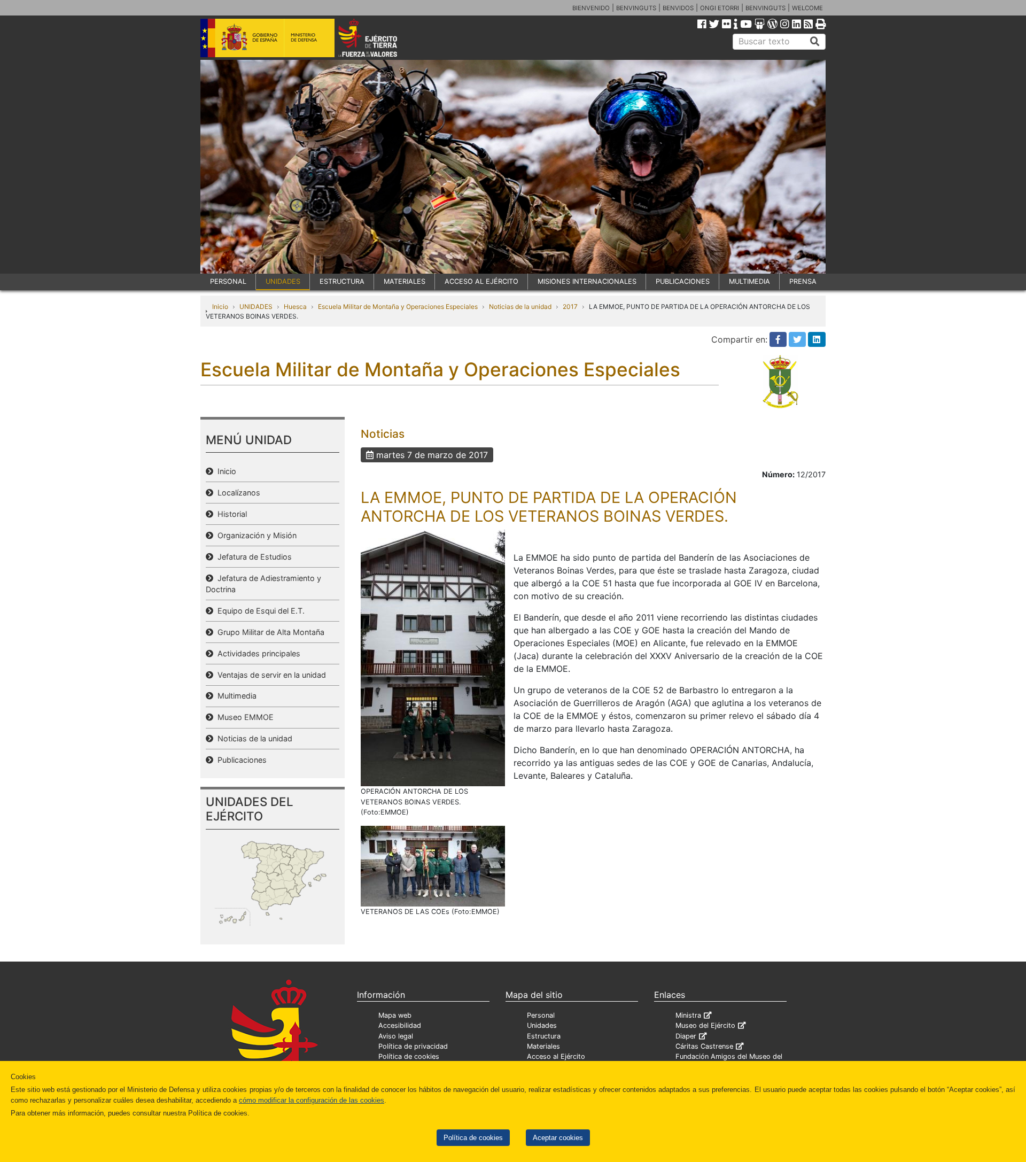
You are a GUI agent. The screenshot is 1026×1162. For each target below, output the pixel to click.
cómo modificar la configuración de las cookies (311, 1100)
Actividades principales (256, 653)
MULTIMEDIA (749, 281)
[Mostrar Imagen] (433, 657)
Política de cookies (473, 1138)
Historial (230, 513)
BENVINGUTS (636, 8)
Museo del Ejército (705, 1025)
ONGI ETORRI (719, 8)
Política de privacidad (413, 1046)
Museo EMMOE (243, 717)
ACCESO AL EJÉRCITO (481, 281)
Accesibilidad (399, 1025)
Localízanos (236, 492)
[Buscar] (815, 41)
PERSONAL (228, 281)
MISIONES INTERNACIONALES (587, 281)
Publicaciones (240, 759)
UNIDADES (283, 281)
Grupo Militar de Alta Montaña (268, 632)
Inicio (220, 307)
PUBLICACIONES (683, 281)
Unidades (542, 1025)
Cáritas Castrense (704, 1046)
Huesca (295, 307)
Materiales (543, 1046)
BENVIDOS (678, 8)
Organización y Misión (255, 535)
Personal (541, 1015)
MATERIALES (404, 281)
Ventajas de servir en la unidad (269, 674)
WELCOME (807, 8)
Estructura (544, 1036)
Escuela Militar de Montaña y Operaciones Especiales (398, 307)
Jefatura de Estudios (252, 556)
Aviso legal (395, 1036)
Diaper (685, 1036)
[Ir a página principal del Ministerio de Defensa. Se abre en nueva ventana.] (267, 37)
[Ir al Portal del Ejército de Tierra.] (380, 37)
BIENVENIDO (591, 8)
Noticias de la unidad (520, 307)
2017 (570, 307)
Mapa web (394, 1015)
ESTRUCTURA (342, 281)
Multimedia (234, 695)
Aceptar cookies (558, 1138)
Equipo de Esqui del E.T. (259, 610)
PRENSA (803, 281)
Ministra (688, 1015)
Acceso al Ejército (556, 1056)
